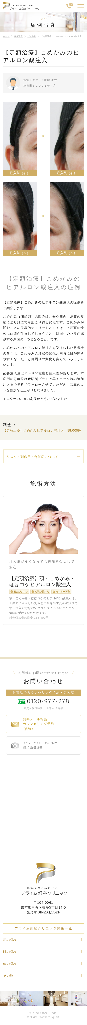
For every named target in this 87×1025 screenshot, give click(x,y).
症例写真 (18, 36)
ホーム (6, 36)
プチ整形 (32, 36)
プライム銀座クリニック (43, 879)
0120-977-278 (48, 701)
